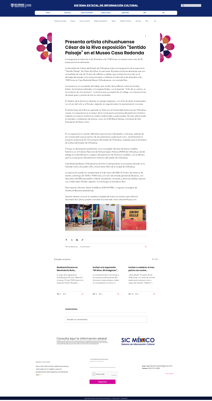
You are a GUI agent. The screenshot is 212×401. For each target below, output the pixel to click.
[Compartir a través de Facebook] (66, 240)
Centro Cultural (85, 21)
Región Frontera (125, 21)
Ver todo (155, 259)
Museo (73, 21)
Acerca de (116, 398)
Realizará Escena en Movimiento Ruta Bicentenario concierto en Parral (69, 269)
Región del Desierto (100, 21)
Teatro (114, 21)
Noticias (138, 21)
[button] (48, 13)
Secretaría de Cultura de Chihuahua (98, 398)
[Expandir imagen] (78, 217)
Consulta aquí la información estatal (82, 338)
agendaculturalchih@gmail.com (159, 366)
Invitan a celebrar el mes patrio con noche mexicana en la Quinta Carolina (141, 269)
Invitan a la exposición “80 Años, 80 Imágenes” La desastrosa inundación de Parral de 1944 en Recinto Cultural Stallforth (105, 269)
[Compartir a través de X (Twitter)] (72, 240)
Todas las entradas (60, 21)
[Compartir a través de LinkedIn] (77, 240)
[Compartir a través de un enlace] (82, 240)
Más (146, 21)
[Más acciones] (145, 35)
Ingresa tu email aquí (96, 361)
